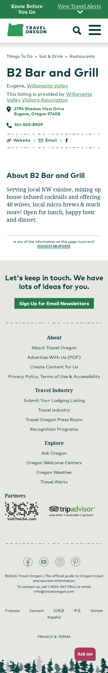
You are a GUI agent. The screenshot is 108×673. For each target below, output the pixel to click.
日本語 (58, 611)
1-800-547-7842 (62, 587)
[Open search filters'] (77, 31)
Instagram (59, 562)
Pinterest (75, 562)
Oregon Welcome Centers (54, 462)
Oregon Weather (54, 472)
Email (51, 140)
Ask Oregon (54, 453)
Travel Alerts (54, 481)
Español (54, 617)
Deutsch (36, 611)
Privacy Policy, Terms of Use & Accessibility (54, 376)
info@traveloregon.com (54, 591)
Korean (97, 611)
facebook (66, 140)
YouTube (44, 562)
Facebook (28, 562)
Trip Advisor (72, 511)
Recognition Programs (54, 429)
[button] (83, 654)
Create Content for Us (54, 366)
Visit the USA (21, 511)
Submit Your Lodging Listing (54, 400)
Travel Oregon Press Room (54, 419)
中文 (77, 611)
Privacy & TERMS (54, 637)
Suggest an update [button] (53, 246)
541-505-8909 (28, 124)
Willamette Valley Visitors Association (49, 97)
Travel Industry (54, 409)
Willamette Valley (47, 86)
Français (12, 611)
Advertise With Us (54, 357)
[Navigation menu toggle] (95, 30)
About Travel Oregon (54, 347)
